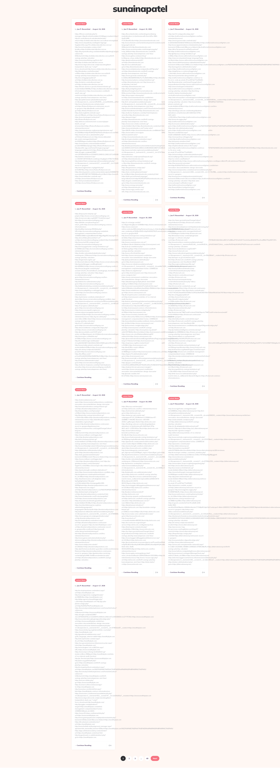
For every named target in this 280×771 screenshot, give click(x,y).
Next (155, 758)
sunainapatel (140, 8)
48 (147, 758)
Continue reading (84, 191)
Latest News (81, 24)
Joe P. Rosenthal (83, 29)
